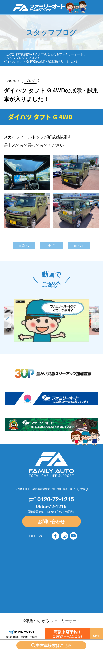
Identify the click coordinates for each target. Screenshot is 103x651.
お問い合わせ (51, 521)
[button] (95, 320)
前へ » (79, 245)
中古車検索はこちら (54, 645)
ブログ (30, 80)
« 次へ (24, 245)
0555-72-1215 (51, 506)
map (82, 489)
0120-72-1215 (25, 631)
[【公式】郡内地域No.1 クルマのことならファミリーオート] (39, 7)
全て (51, 245)
